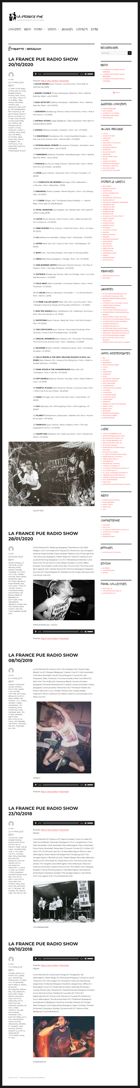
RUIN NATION (107, 246)
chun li (11, 851)
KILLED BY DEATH (109, 152)
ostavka (18, 1021)
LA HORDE (106, 390)
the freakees (19, 721)
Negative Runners (15, 596)
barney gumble (14, 93)
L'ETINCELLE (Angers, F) (111, 466)
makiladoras (13, 592)
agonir (11, 842)
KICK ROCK (106, 227)
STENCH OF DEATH (109, 161)
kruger (20, 1005)
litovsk (11, 872)
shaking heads (18, 606)
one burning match (15, 124)
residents (12, 604)
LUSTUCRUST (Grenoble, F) (112, 591)
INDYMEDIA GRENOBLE (111, 378)
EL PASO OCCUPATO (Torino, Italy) (114, 454)
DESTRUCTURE (108, 214)
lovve (16, 118)
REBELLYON (107, 408)
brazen (19, 569)
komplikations (14, 1003)
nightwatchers (14, 1017)
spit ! (10, 888)
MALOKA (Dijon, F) (109, 593)
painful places (14, 127)
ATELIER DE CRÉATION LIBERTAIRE (115, 202)
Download (64, 81)
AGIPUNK (106, 195)
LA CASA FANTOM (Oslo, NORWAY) (115, 321)
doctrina (12, 581)
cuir (14, 574)
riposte (11, 1028)
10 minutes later (15, 837)
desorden (22, 856)
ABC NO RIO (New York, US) (112, 443)
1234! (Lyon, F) (107, 588)
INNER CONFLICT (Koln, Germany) (115, 317)
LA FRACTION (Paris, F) (110, 324)
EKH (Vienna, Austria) (110, 452)
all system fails (16, 974)
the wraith (17, 893)
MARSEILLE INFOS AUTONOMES (114, 404)
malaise (20, 1010)
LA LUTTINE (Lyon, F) (110, 470)
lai (24, 116)
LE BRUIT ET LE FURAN (111, 113)
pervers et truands (17, 1025)
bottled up (16, 844)
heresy (16, 698)
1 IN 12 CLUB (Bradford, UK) (112, 433)
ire (21, 698)
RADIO (27, 29)
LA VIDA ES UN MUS (110, 230)
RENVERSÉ (107, 411)
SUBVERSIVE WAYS (109, 253)
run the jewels (14, 134)
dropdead (19, 102)
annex (21, 975)
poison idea (13, 709)
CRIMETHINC (107, 372)
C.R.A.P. (105, 133)
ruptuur (12, 886)
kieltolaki (17, 998)
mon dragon (13, 1012)
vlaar (10, 611)
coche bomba (18, 982)
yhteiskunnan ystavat (17, 150)
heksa (10, 698)
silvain (11, 79)
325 (104, 358)
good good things (15, 994)
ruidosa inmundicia (15, 1029)
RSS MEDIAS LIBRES (110, 415)
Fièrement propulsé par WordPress (32, 1077)
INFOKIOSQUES (108, 385)
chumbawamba (20, 849)
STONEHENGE (108, 251)
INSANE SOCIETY (109, 223)
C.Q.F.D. (105, 367)
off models (13, 123)
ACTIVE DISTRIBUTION (111, 193)
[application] (64, 74)
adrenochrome (14, 840)
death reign (21, 576)
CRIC (104, 369)
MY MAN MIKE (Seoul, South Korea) (115, 328)
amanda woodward (16, 684)
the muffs (12, 723)
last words (19, 870)
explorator (13, 858)
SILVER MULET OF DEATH (112, 552)
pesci (10, 879)
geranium (12, 107)
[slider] (90, 74)
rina (23, 883)
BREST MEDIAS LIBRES (111, 365)
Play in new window (49, 81)
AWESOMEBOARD (109, 108)
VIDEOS (52, 29)
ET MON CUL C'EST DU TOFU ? (113, 216)
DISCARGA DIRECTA (110, 147)
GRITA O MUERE (108, 218)
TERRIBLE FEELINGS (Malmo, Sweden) (116, 342)
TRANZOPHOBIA (109, 257)
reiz (18, 883)
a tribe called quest (16, 88)
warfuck (21, 146)
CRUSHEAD (107, 138)
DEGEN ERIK (107, 145)
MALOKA (106, 232)
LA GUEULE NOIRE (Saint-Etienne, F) (116, 468)
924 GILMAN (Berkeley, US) (112, 440)
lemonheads (13, 705)
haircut (20, 696)
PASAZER (106, 237)
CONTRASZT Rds (108, 204)
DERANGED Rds (108, 211)
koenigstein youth (15, 1000)
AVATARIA (106, 525)
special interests (16, 140)
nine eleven (19, 120)
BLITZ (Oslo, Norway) (110, 445)
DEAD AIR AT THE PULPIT (112, 143)
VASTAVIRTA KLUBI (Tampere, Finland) (116, 484)
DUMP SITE (107, 150)
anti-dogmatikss (15, 977)
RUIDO (105, 159)
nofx (20, 707)
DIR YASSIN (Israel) (109, 307)
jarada (11, 700)
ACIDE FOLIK (107, 191)
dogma (11, 102)
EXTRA (94, 29)
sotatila (21, 1030)
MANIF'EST (106, 402)
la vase (11, 870)
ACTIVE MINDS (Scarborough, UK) (114, 294)
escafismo (12, 987)
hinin (10, 998)
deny (20, 579)
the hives (18, 608)
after (11, 91)
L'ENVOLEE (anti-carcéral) (112, 388)
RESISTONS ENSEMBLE (111, 413)
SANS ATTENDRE (109, 418)
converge (12, 572)
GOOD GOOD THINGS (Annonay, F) (115, 310)
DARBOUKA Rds (108, 209)
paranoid (12, 130)
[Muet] (86, 74)
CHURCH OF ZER (109, 136)
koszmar (12, 1005)
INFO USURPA (108, 111)
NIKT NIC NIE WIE (109, 234)
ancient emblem (14, 686)
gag (17, 104)
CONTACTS (82, 29)
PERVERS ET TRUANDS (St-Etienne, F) (116, 333)
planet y (20, 130)
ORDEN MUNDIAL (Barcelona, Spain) (116, 330)
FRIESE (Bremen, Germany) (112, 456)
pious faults (18, 879)
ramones (12, 712)
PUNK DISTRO (108, 241)
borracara (13, 980)
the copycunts (14, 142)
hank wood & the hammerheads (17, 108)
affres (11, 973)
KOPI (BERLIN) (108, 461)
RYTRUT (105, 573)
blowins (11, 95)
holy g (17, 863)
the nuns (17, 888)
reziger (18, 714)
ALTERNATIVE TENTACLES (112, 198)
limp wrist (13, 585)
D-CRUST (106, 140)
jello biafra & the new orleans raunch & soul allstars (17, 114)
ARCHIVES (67, 29)
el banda (22, 984)
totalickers (13, 1035)
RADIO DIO (107, 507)
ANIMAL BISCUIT (108, 200)
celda (22, 95)
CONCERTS (14, 29)
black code (12, 689)
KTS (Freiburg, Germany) (111, 463)
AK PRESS (106, 568)
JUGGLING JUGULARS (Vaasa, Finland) (116, 319)
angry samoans (14, 562)
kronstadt (12, 867)
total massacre (15, 145)
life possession (15, 706)
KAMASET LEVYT (108, 225)
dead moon (12, 856)
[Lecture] (36, 74)
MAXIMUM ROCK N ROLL (111, 276)
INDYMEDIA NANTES (110, 381)
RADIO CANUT (108, 504)
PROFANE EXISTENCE (110, 239)
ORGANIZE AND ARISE (111, 115)
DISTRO (38, 29)
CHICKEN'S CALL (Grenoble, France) (115, 303)
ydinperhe (12, 148)
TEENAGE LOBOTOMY (110, 166)
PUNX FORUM (108, 118)
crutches (12, 693)
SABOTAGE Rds (108, 248)
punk (18, 132)
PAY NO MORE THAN (110, 156)
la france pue (30, 16)
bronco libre (14, 847)
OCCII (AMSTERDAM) (110, 479)
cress (20, 100)
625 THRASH (107, 186)
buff (18, 95)
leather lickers (15, 703)
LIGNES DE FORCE (109, 397)
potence (11, 132)
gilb (19, 860)
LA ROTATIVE (107, 392)
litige (10, 118)
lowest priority (13, 1009)
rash (23, 132)
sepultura (12, 719)
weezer (17, 611)
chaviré (16, 691)
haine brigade (14, 583)
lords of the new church (17, 587)
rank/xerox (13, 602)
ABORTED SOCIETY (109, 188)
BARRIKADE (107, 362)
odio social (17, 876)
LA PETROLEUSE (109, 570)
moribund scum (14, 1014)
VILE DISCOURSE (109, 168)
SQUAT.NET (107, 482)
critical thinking (15, 853)
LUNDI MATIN (107, 399)
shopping (21, 886)
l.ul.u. (18, 700)
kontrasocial (14, 865)
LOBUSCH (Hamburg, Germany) (114, 477)
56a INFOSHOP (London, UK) (113, 438)
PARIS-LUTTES (108, 406)
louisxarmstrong (15, 590)
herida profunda (15, 996)
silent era (12, 139)
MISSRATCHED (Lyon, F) (111, 326)
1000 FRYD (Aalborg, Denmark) (114, 436)
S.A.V (104, 509)
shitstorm (12, 137)
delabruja (12, 579)
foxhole (11, 104)
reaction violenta (14, 882)
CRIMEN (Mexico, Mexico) (111, 305)
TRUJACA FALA (108, 260)
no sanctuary (13, 598)
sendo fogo (13, 716)
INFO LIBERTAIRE (109, 383)
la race (21, 867)
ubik (13, 728)
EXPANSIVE (107, 374)
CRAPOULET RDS (109, 207)
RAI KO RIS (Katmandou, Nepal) (114, 335)
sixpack (11, 608)
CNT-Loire (106, 527)
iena (22, 583)
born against (14, 568)
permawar (13, 1024)
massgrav (19, 872)
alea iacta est (20, 91)
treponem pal (16, 727)
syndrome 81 (13, 1033)
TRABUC (105, 255)
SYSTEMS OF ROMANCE (111, 163)
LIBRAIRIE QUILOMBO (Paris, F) (114, 475)
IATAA (105, 376)
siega (20, 137)
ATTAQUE (106, 360)
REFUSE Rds (107, 244)
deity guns (21, 693)
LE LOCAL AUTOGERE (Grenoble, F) (115, 473)
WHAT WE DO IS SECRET (111, 170)
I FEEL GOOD (107, 221)
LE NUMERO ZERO (109, 395)
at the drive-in (16, 564)
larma (23, 700)
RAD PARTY (107, 278)
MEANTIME (107, 154)
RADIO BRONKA (108, 502)
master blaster (15, 874)
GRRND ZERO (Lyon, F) (111, 459)
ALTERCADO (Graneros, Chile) (113, 296)
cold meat (12, 97)
